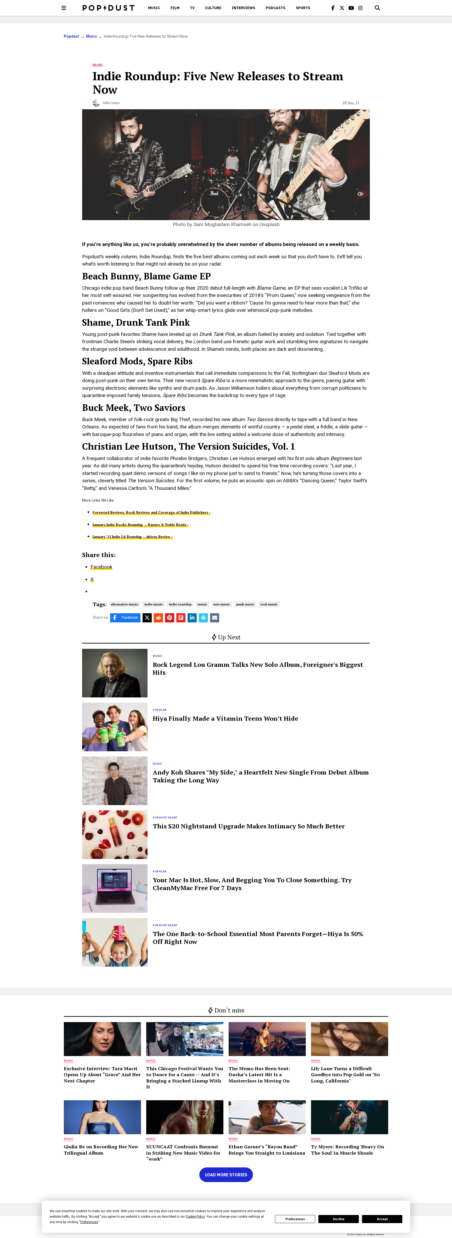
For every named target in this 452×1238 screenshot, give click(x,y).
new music (221, 604)
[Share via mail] (214, 617)
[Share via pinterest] (169, 617)
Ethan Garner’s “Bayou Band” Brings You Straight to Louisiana (267, 1149)
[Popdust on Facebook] (333, 8)
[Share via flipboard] (180, 617)
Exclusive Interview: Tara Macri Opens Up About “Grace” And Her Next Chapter (102, 1074)
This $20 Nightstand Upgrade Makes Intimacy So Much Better (249, 826)
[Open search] (377, 8)
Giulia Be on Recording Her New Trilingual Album (101, 1149)
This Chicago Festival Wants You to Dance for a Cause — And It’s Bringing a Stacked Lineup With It (184, 1077)
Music (154, 7)
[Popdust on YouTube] (351, 8)
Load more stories (226, 1174)
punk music (245, 604)
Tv (192, 7)
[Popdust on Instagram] (360, 8)
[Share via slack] (203, 617)
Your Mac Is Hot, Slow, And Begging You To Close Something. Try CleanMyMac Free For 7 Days (252, 884)
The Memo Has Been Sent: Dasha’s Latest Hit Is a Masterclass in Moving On (259, 1074)
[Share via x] (147, 617)
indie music (153, 604)
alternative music (124, 604)
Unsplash (269, 224)
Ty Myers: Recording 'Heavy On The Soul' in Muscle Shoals (347, 1149)
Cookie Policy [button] (195, 1216)
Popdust (71, 36)
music (202, 604)
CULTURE (213, 7)
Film (175, 7)
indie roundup (180, 604)
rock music (269, 604)
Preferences (295, 1219)
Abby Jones (111, 102)
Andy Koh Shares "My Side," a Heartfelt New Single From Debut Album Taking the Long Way (261, 776)
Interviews (243, 7)
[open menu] (64, 8)
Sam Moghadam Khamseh (222, 224)
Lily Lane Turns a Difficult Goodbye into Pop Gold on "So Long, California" (345, 1074)
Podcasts (275, 7)
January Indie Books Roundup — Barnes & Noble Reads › (140, 524)
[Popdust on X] (342, 8)
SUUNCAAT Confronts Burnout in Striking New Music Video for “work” (183, 1152)
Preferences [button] (89, 1222)
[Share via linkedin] (192, 617)
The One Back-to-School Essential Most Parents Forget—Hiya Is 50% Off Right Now (258, 938)
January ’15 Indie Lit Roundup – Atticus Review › (132, 536)
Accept (382, 1219)
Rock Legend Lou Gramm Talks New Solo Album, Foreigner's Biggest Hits (258, 668)
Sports (303, 7)
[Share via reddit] (158, 617)
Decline (338, 1219)
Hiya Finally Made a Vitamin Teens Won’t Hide (225, 718)
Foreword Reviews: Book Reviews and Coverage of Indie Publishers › (151, 512)
